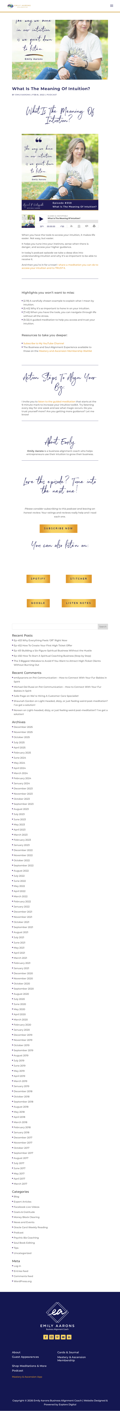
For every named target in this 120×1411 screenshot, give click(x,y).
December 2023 (23, 788)
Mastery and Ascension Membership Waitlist (65, 351)
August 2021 (21, 932)
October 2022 (22, 860)
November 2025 (23, 732)
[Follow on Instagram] (51, 1337)
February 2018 (22, 1127)
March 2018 (20, 1122)
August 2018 (21, 1106)
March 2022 (21, 896)
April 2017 (19, 1178)
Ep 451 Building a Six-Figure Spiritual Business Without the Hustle (53, 650)
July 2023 (19, 814)
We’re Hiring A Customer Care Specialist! (54, 696)
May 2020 (19, 1009)
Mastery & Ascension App (27, 1376)
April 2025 (19, 747)
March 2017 (20, 1183)
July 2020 (19, 999)
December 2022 (23, 850)
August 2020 (21, 994)
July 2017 (19, 1163)
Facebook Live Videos (26, 1207)
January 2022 (22, 906)
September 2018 (23, 1101)
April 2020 (20, 1014)
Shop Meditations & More (29, 1366)
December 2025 (23, 727)
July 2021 (19, 937)
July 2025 (19, 742)
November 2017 (23, 1142)
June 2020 (20, 1004)
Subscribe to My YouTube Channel (43, 343)
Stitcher (78, 579)
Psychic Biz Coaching (26, 1237)
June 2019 (19, 1065)
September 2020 (24, 988)
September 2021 (23, 927)
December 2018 (23, 1091)
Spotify (38, 579)
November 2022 (23, 855)
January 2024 (22, 783)
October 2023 (22, 798)
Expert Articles (22, 1201)
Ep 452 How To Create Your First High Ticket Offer (43, 645)
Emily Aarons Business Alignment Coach (58, 1400)
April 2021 (19, 952)
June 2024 (20, 757)
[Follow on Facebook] (45, 1337)
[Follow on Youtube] (63, 1337)
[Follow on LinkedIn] (69, 1337)
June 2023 (20, 819)
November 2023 (23, 793)
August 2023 (21, 809)
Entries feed (21, 1271)
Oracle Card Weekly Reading (31, 1227)
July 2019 (19, 1060)
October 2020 (22, 983)
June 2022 (20, 881)
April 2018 (19, 1117)
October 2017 (21, 1148)
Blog (16, 1196)
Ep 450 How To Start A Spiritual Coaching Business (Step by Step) (52, 655)
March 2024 (21, 773)
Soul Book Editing (24, 1242)
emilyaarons (22, 95)
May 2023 (19, 824)
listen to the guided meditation (56, 401)
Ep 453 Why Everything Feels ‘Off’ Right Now (40, 640)
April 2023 (19, 829)
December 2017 (23, 1137)
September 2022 (24, 865)
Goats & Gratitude (24, 1212)
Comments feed (23, 1276)
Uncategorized (22, 1253)
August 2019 (21, 1055)
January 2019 (21, 1086)
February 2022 (22, 901)
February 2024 (22, 778)
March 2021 (20, 958)
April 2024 (20, 768)
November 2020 (23, 978)
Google (38, 603)
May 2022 (19, 886)
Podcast (52, 95)
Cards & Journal (68, 1352)
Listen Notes (78, 603)
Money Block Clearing (27, 1217)
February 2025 (22, 752)
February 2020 (22, 1024)
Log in (17, 1266)
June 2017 (19, 1168)
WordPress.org (23, 1281)
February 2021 (22, 963)
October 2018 (21, 1096)
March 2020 (21, 1019)
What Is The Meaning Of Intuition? (51, 88)
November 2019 (23, 1040)
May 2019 (19, 1071)
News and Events (24, 1222)
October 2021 (21, 922)
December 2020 (23, 973)
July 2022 (19, 875)
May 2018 (19, 1112)
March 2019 (20, 1081)
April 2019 (19, 1076)
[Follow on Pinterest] (57, 1337)
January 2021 (21, 968)
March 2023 (21, 834)
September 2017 (23, 1153)
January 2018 (21, 1132)
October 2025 (22, 737)
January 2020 (22, 1029)
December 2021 (23, 911)
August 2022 (21, 870)
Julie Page (20, 696)
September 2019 (23, 1050)
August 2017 (21, 1158)
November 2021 (23, 917)
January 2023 (22, 845)
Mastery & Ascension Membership (71, 1359)
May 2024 (19, 762)
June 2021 (19, 942)
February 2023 (22, 839)
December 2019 (23, 1035)
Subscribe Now (58, 528)
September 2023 (24, 804)
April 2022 (19, 891)
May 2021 (19, 947)
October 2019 (21, 1045)
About (16, 1352)
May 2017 (19, 1173)
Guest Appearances (25, 1357)
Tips (16, 1248)
